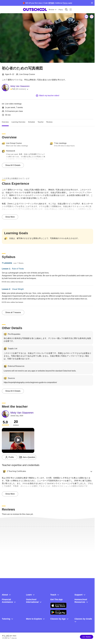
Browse (51, 9)
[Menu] (70, 9)
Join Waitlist (86, 637)
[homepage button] (35, 9)
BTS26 (51, 3)
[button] (47, 471)
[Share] (86, 17)
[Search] (66, 9)
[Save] (92, 17)
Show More (10, 217)
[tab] (5, 122)
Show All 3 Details (12, 165)
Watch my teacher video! (49, 96)
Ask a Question (29, 457)
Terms (65, 3)
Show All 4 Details (12, 391)
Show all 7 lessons (13, 312)
